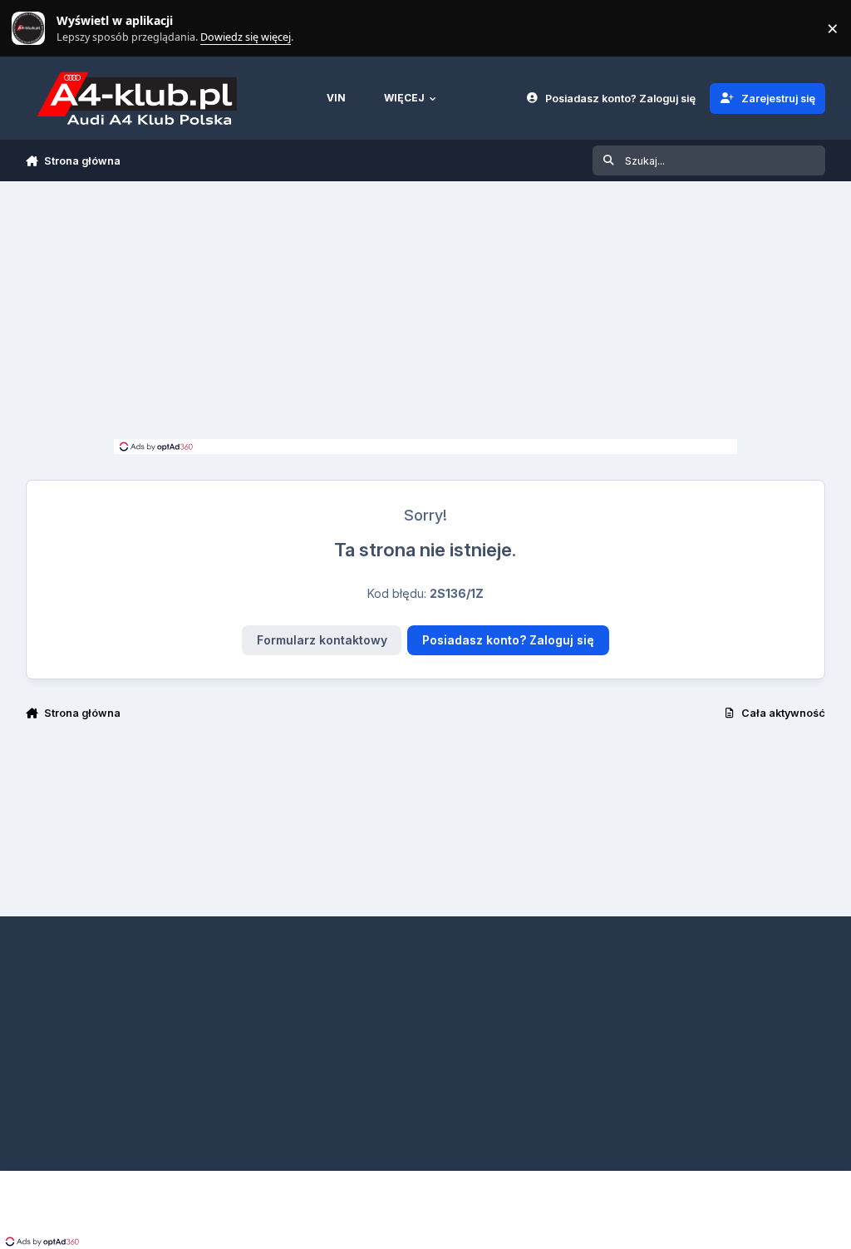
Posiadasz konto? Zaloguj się (508, 640)
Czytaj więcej (35, 29)
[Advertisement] (425, 314)
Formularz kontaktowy (322, 640)
